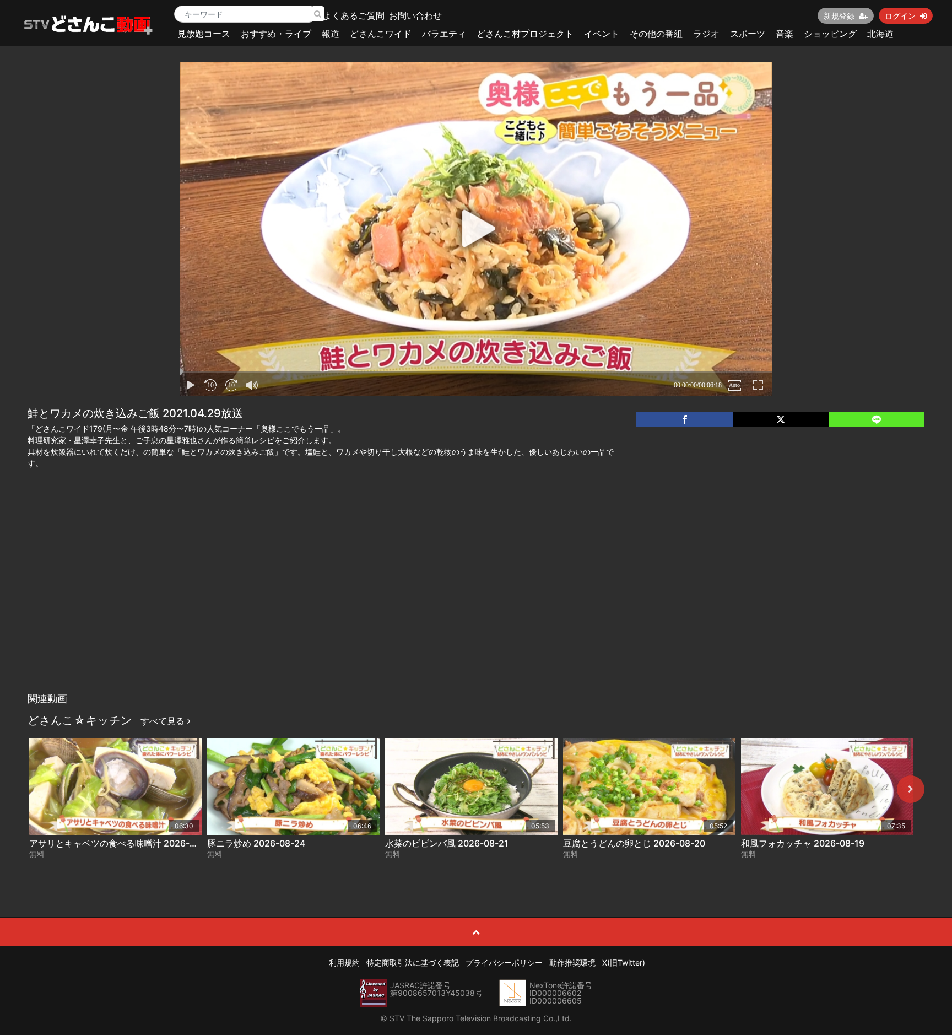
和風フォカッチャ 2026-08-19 (802, 843)
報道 (330, 33)
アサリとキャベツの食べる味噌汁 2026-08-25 (122, 843)
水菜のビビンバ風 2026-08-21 (447, 843)
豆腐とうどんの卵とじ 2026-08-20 (634, 843)
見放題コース (203, 33)
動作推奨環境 (572, 962)
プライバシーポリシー (504, 962)
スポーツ (747, 33)
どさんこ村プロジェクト (525, 33)
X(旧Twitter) (623, 962)
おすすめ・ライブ (276, 33)
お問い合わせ (415, 15)
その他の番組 (656, 33)
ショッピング (830, 33)
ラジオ (706, 33)
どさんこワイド (381, 33)
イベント (601, 33)
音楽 (784, 33)
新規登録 (839, 15)
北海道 (880, 33)
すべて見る (163, 720)
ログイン (900, 15)
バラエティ (444, 33)
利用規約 (344, 962)
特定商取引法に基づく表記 (412, 962)
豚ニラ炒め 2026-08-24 (256, 843)
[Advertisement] (476, 604)
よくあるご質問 (354, 15)
